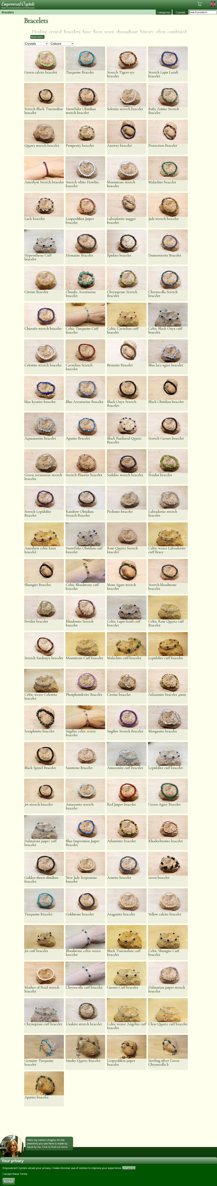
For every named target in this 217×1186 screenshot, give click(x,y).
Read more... (37, 36)
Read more (128, 1168)
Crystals (180, 12)
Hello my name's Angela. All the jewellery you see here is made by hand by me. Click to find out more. (47, 1143)
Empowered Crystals (19, 4)
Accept (9, 1181)
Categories (163, 12)
